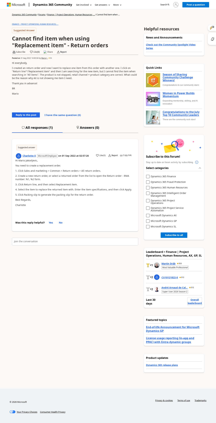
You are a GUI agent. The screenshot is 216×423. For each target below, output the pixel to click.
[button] (164, 4)
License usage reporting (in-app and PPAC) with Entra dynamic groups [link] (170, 340)
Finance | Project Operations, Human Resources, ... (71, 14)
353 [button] (180, 263)
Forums (41, 14)
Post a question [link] (196, 4)
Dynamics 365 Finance (163, 176)
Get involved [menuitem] (82, 4)
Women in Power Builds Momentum (179, 95)
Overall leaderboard (195, 301)
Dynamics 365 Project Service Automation (167, 209)
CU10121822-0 (169, 277)
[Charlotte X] (18, 156)
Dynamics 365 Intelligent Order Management (168, 194)
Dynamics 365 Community (52, 5)
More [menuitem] (116, 4)
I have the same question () (63, 115)
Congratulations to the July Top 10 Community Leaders (181, 113)
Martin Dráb (168, 263)
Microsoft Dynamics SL (163, 226)
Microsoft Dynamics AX (164, 215)
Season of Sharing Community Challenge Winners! (178, 77)
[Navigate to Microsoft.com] (16, 5)
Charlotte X (29, 155)
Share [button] (50, 52)
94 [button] (51, 58)
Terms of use (183, 400)
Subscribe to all (174, 235)
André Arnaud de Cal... (174, 287)
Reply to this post (26, 114)
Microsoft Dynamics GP (164, 221)
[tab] (37, 129)
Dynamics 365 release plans (162, 365)
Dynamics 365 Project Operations (163, 201)
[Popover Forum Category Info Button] (197, 162)
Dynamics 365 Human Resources (169, 187)
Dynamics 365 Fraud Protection (168, 182)
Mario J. (44, 58)
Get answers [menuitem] (101, 4)
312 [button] (182, 277)
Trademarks (200, 400)
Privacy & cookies (164, 400)
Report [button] (63, 52)
